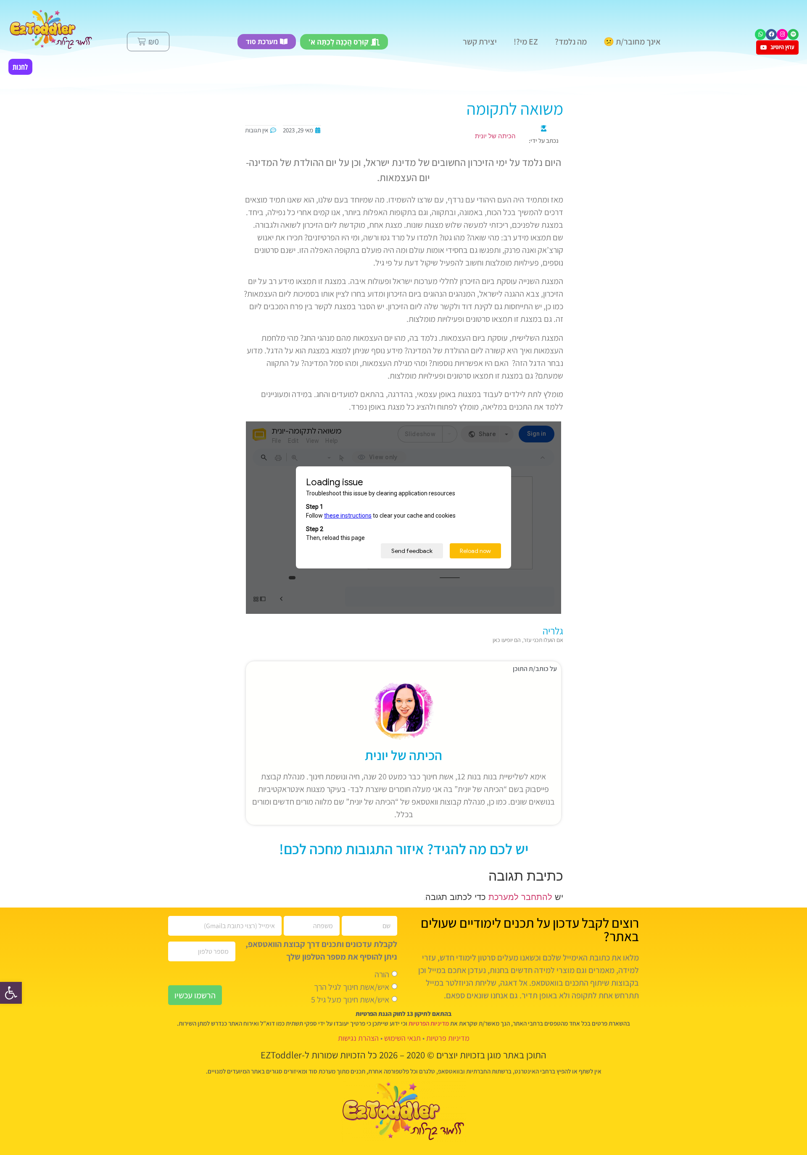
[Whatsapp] (760, 34)
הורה (381, 974)
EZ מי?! (526, 41)
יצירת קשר (480, 41)
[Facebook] (771, 34)
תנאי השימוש (402, 1038)
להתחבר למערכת (520, 897)
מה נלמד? (571, 41)
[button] (11, 993)
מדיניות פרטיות (447, 1038)
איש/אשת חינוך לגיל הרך (351, 986)
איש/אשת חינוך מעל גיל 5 (350, 999)
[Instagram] (782, 34)
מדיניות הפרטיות (429, 1023)
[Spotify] (793, 34)
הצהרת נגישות (358, 1038)
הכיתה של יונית (403, 755)
